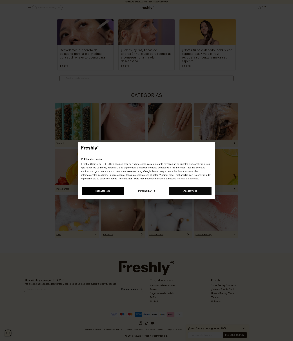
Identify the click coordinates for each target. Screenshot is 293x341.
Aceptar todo (190, 191)
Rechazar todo (102, 191)
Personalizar (145, 191)
